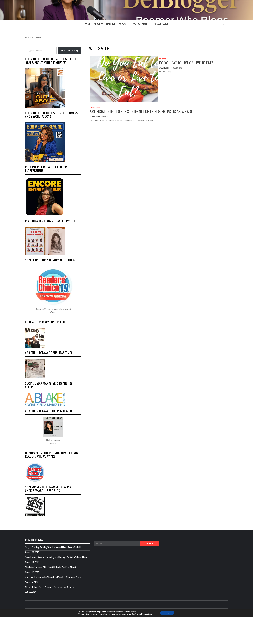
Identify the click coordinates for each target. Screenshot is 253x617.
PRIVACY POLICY (161, 23)
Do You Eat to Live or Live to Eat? (186, 63)
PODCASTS (124, 23)
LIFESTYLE (110, 23)
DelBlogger (165, 68)
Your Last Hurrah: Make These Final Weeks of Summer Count (53, 577)
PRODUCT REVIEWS (141, 23)
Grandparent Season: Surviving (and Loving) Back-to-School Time (56, 557)
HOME (87, 23)
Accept (167, 613)
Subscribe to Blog (69, 50)
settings (148, 614)
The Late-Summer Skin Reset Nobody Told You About (50, 567)
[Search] (223, 23)
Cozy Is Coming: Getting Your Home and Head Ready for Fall (53, 547)
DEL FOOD (162, 59)
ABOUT (97, 23)
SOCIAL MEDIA (95, 108)
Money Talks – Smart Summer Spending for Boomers (50, 587)
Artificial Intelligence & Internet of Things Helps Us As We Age (141, 111)
